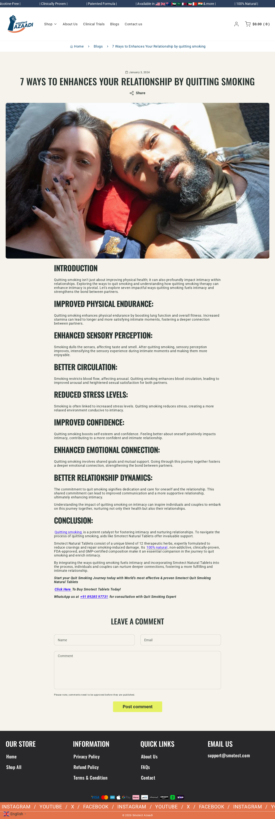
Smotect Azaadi (142, 815)
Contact (148, 777)
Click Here (63, 589)
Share (141, 93)
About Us (149, 756)
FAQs (145, 767)
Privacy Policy (87, 756)
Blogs (98, 46)
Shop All (14, 767)
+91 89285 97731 (94, 597)
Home (79, 46)
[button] (257, 24)
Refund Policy (86, 767)
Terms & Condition (90, 777)
